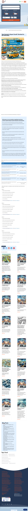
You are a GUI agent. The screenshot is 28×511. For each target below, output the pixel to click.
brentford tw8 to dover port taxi (5, 463)
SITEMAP (3, 494)
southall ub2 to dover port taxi (11, 454)
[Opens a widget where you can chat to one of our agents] (25, 510)
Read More (3, 272)
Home (6, 30)
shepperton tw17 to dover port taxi (5, 460)
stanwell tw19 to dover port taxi (5, 457)
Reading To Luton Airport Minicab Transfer (8, 448)
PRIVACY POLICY (4, 493)
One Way (7, 10)
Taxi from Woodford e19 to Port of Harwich (8, 433)
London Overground (17, 200)
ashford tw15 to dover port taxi (12, 463)
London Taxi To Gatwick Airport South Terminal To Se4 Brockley (15, 30)
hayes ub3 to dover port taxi (4, 454)
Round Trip (15, 10)
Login (25, 1)
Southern (12, 200)
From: (4, 6)
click (20, 114)
